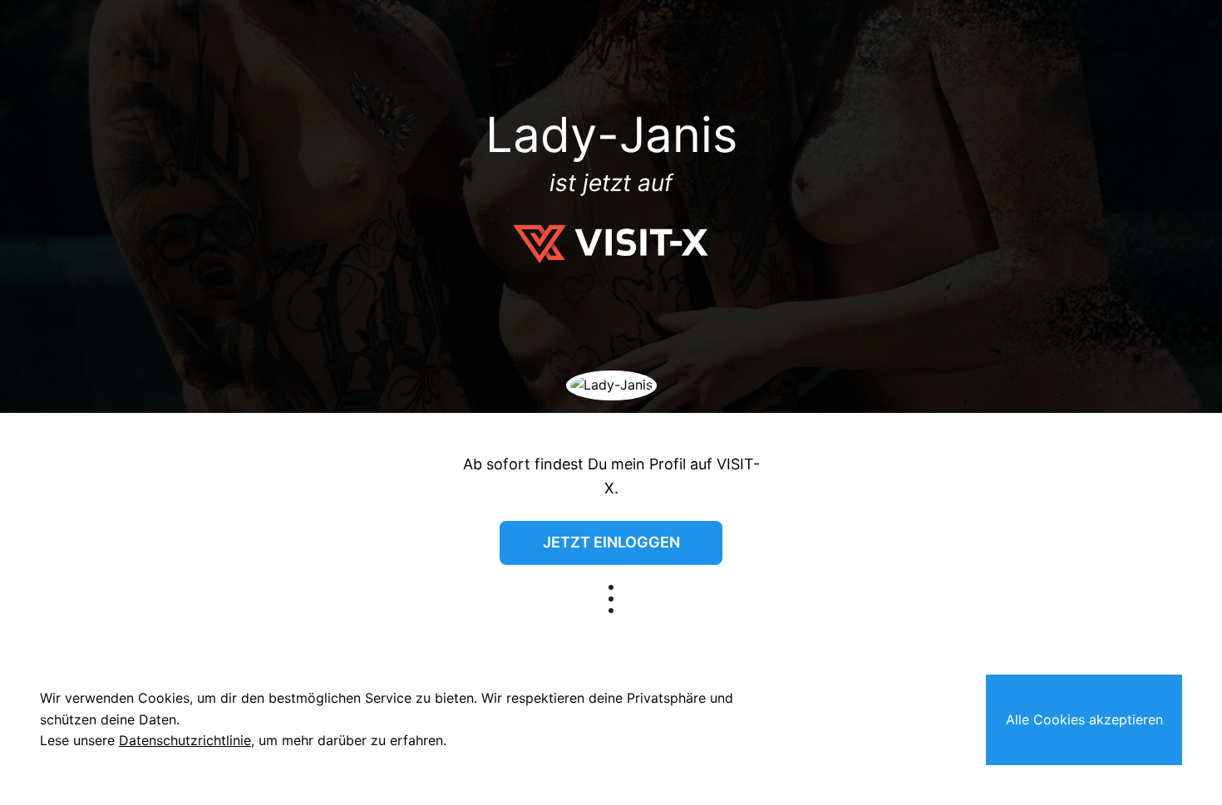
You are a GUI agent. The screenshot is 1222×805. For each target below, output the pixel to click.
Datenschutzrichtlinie (185, 740)
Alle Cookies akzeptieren (1084, 719)
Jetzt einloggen (611, 542)
